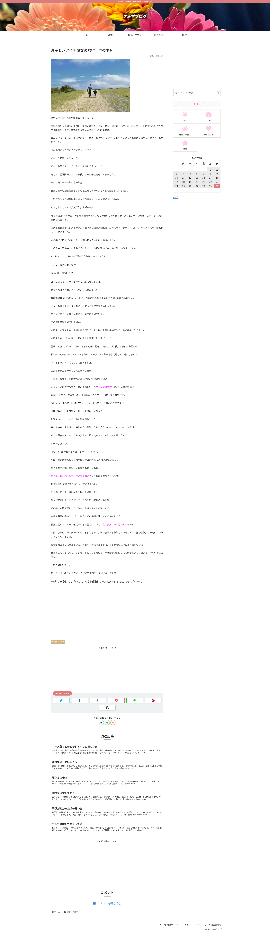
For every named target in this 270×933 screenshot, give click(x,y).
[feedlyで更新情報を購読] (107, 722)
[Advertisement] (107, 669)
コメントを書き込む (109, 903)
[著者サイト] (101, 722)
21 (203, 182)
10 (176, 177)
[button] (218, 92)
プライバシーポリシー (192, 924)
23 (217, 182)
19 (190, 182)
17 (176, 182)
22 (210, 182)
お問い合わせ (168, 924)
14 (203, 177)
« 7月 (175, 197)
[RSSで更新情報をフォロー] (112, 722)
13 (197, 177)
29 (210, 186)
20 (197, 182)
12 (190, 177)
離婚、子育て (59, 641)
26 (190, 186)
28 (203, 186)
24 (176, 186)
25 (183, 186)
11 (183, 177)
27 (197, 186)
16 (217, 177)
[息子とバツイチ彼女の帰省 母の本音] (98, 700)
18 (183, 182)
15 (210, 177)
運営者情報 (216, 924)
